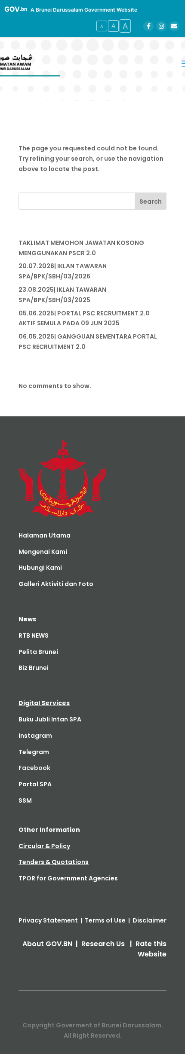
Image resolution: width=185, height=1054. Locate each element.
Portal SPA (35, 784)
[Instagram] (161, 26)
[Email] (174, 26)
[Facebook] (148, 26)
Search (150, 201)
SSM (25, 800)
